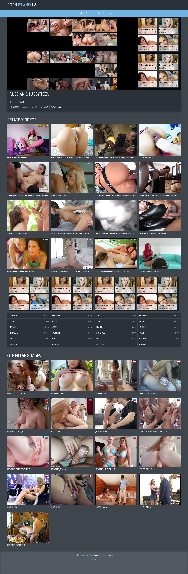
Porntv (21, 4)
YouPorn (57, 107)
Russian (16, 107)
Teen (35, 107)
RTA (94, 559)
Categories (104, 13)
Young (45, 107)
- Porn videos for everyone (97, 555)
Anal (26, 107)
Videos (84, 13)
